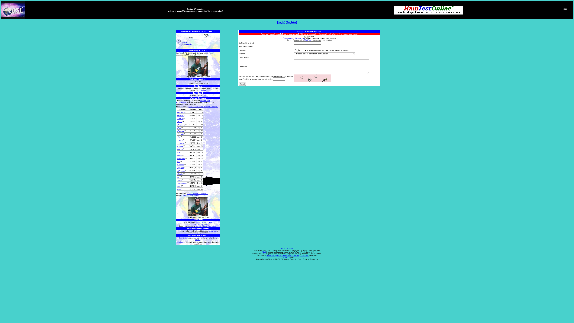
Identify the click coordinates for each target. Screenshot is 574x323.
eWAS (179, 186)
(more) (203, 90)
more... (205, 95)
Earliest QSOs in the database (198, 224)
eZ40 (179, 189)
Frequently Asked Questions (293, 38)
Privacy (285, 257)
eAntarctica (181, 125)
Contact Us (187, 44)
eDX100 (180, 140)
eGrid (179, 152)
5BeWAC (180, 115)
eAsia (179, 128)
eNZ (178, 162)
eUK (178, 177)
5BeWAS (180, 119)
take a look (213, 231)
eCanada (180, 134)
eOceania (180, 165)
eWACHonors (182, 183)
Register (291, 22)
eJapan (179, 155)
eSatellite (180, 174)
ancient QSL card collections (206, 226)
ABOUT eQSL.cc (287, 248)
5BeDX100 (181, 112)
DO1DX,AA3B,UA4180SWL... (197, 194)
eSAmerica (181, 171)
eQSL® (263, 252)
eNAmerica (181, 159)
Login (281, 22)
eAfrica (179, 122)
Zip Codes (181, 242)
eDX (178, 137)
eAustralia (180, 131)
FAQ (185, 42)
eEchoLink (181, 143)
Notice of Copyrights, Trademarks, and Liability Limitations (288, 255)
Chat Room (308, 40)
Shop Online (183, 238)
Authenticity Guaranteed (190, 195)
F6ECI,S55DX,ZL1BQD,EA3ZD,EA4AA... (203, 107)
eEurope (180, 146)
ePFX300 (180, 168)
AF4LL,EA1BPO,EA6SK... (205, 222)
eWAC (179, 180)
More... (197, 240)
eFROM (180, 149)
